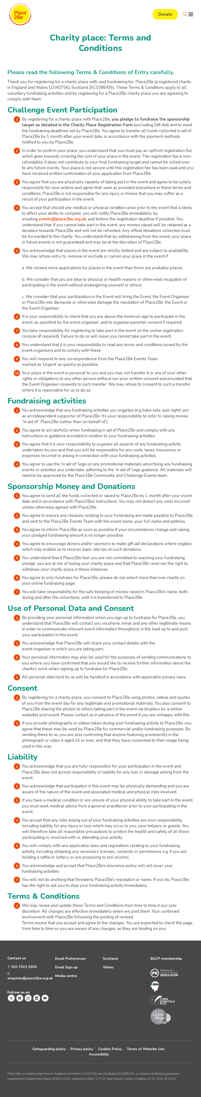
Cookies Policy (110, 1049)
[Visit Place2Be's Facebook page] (19, 998)
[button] (185, 14)
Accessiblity (99, 1054)
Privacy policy (81, 1049)
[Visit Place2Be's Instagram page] (28, 998)
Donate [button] (165, 14)
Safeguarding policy (49, 1049)
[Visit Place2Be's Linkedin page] (36, 998)
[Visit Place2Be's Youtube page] (45, 998)
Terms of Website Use (145, 1049)
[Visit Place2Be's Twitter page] (11, 998)
